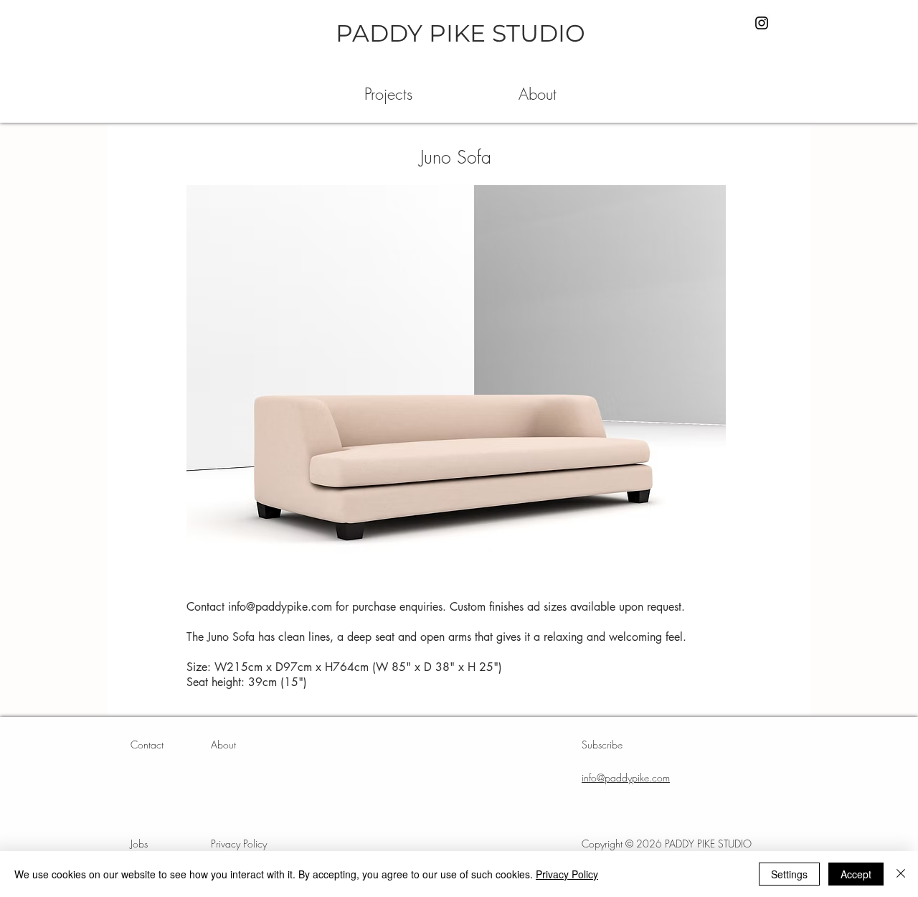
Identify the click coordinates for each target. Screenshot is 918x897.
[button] (388, 94)
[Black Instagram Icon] (761, 23)
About (223, 744)
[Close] (900, 874)
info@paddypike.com (280, 606)
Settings (789, 874)
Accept (856, 874)
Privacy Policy (567, 874)
